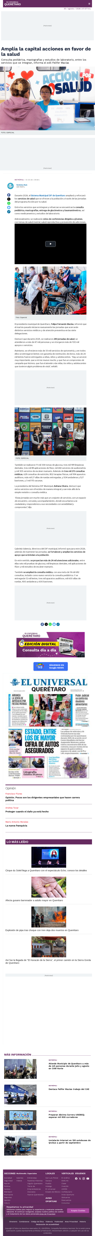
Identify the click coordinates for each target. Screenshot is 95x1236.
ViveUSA (65, 1186)
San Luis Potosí (52, 1178)
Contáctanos (24, 1222)
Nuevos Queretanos (35, 1195)
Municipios (8, 1195)
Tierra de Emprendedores (34, 1187)
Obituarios (66, 1197)
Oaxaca (49, 1181)
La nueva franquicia (16, 825)
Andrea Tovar (12, 808)
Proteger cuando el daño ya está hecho (27, 811)
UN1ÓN (64, 1189)
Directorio (13, 1222)
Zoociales (31, 1192)
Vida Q (7, 1203)
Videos (19, 1181)
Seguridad (8, 1181)
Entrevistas (32, 1178)
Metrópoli (19, 180)
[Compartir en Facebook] (8, 195)
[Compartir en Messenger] (8, 207)
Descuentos (66, 1200)
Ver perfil (20, 187)
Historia (83, 1222)
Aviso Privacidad (71, 1222)
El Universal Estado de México (53, 1190)
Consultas (66, 1203)
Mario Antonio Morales (16, 822)
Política (7, 1186)
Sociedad (8, 1178)
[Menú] (89, 3)
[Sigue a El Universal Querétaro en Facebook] (77, 1179)
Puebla (48, 1183)
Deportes (8, 1197)
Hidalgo (49, 1186)
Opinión (10, 788)
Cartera (7, 1189)
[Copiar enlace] (8, 211)
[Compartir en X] (8, 199)
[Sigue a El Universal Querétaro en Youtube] (88, 1179)
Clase (64, 1183)
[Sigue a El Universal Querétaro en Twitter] (80, 1179)
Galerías (19, 1178)
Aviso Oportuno (68, 1195)
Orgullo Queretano (35, 1183)
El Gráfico (66, 1178)
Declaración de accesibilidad (47, 1224)
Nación (7, 1183)
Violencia (49, 1222)
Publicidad (59, 1222)
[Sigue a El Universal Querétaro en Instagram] (84, 1179)
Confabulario (67, 1192)
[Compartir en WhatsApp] (8, 203)
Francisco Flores (13, 793)
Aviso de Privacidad (47, 1214)
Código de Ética (37, 1222)
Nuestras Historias (35, 1181)
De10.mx (65, 1181)
